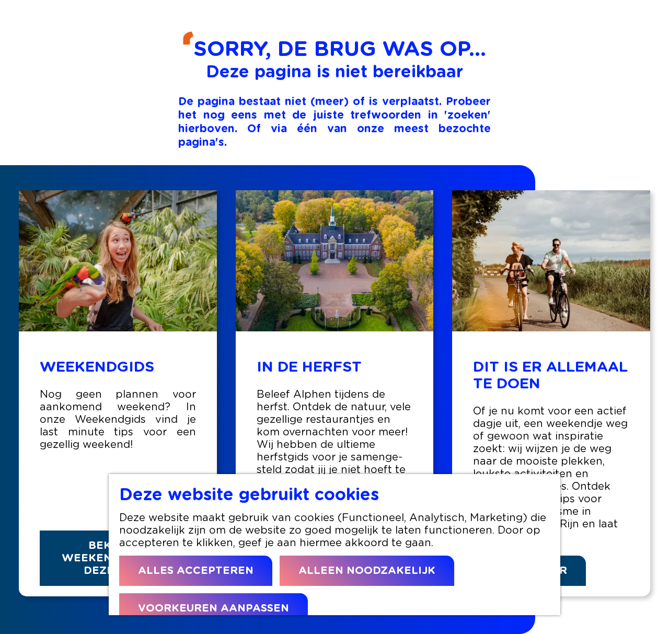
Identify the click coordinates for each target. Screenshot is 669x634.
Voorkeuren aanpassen (213, 608)
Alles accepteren (195, 571)
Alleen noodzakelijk (366, 571)
